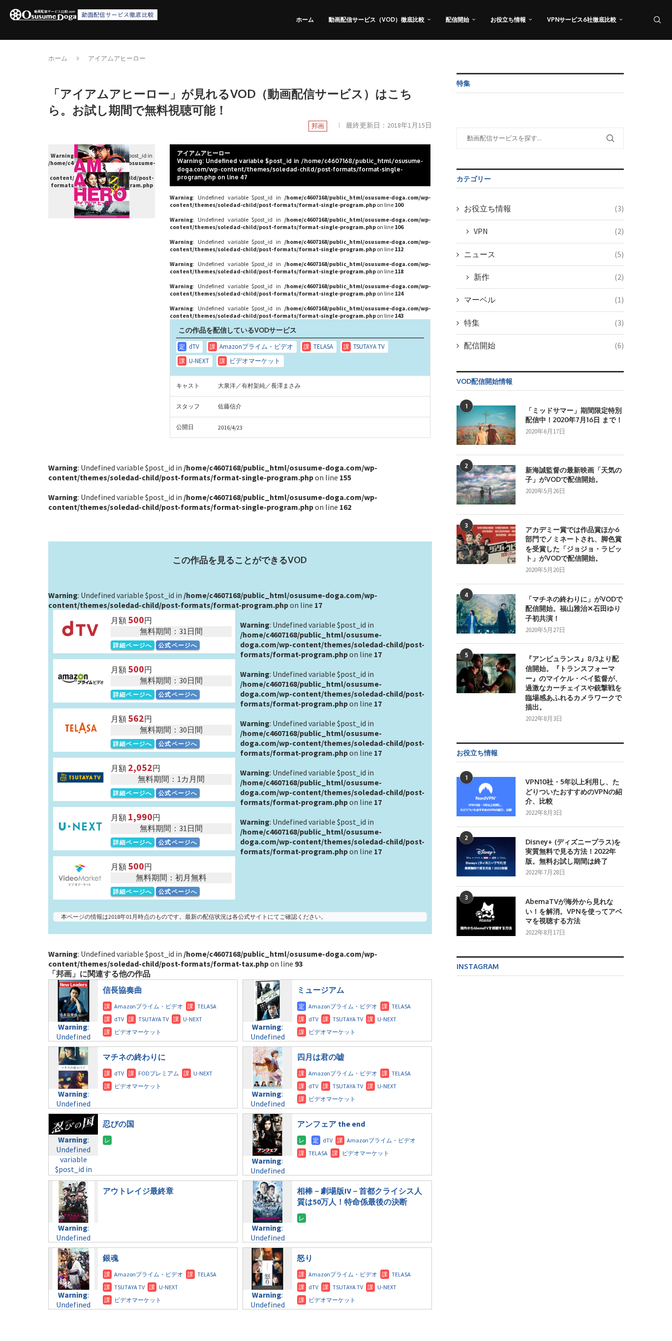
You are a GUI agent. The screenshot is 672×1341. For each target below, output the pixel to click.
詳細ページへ (132, 645)
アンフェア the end (331, 1124)
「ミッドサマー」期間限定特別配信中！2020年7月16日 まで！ (574, 415)
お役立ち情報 (508, 19)
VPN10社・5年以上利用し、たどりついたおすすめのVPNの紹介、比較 (573, 791)
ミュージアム (320, 990)
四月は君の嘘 (320, 1057)
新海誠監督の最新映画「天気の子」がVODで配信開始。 (573, 475)
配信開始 (457, 19)
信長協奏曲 (122, 990)
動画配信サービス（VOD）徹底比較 (377, 19)
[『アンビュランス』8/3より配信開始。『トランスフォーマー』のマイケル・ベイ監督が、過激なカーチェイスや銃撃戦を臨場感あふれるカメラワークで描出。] (486, 673)
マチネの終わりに (134, 1057)
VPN (549, 231)
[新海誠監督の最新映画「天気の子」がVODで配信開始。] (486, 484)
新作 (549, 277)
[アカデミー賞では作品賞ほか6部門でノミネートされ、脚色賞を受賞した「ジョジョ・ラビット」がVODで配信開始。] (486, 544)
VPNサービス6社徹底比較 (581, 19)
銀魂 (111, 1258)
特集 (544, 323)
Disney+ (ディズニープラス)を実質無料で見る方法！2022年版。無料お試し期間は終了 (573, 851)
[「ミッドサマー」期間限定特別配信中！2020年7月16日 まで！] (486, 425)
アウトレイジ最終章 (138, 1191)
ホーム (305, 19)
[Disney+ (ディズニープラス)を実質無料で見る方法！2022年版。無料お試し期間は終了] (486, 856)
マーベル (544, 299)
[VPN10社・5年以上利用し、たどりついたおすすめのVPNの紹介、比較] (486, 796)
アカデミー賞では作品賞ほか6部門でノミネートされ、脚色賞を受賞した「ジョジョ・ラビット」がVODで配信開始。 (573, 544)
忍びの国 (118, 1124)
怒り (305, 1258)
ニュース (544, 254)
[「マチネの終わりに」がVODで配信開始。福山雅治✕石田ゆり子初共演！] (486, 614)
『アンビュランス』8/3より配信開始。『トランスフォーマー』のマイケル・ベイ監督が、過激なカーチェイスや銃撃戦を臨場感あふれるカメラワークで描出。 (573, 682)
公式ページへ (177, 645)
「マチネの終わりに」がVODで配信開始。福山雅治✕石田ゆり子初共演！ (574, 608)
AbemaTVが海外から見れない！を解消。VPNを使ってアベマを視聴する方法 (573, 911)
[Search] (657, 19)
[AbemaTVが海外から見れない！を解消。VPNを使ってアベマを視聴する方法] (486, 916)
